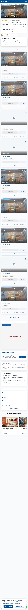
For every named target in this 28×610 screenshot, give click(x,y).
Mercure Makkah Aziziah (8, 428)
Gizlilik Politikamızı (20, 601)
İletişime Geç (22, 357)
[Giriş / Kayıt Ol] (23, 1)
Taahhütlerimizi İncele (22, 49)
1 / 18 (25, 6)
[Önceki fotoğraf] (2, 12)
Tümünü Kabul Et (8, 606)
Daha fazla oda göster (15, 317)
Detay (22, 73)
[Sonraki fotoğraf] (25, 12)
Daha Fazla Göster (14, 408)
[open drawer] (26, 1)
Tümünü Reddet (19, 606)
